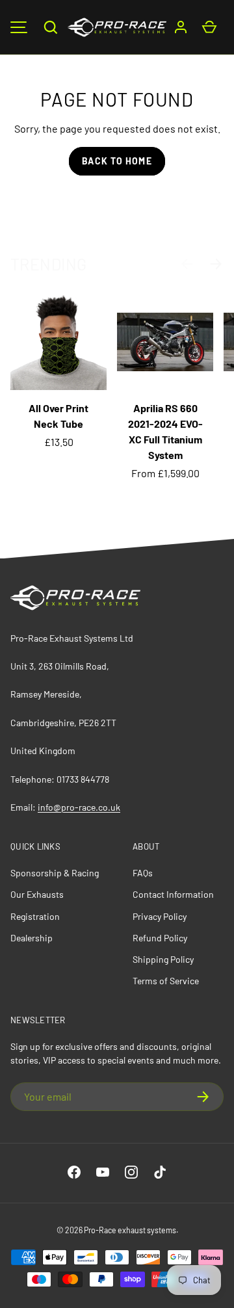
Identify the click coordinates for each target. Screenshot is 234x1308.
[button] (50, 27)
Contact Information (173, 894)
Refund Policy (160, 937)
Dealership (31, 937)
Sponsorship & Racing (54, 872)
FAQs (143, 872)
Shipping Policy (163, 959)
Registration (35, 916)
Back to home (116, 160)
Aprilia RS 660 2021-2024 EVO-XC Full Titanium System (165, 431)
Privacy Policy (160, 916)
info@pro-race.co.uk (79, 807)
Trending (48, 264)
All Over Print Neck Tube (58, 416)
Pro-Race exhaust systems (130, 1230)
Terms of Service (166, 980)
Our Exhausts (37, 894)
